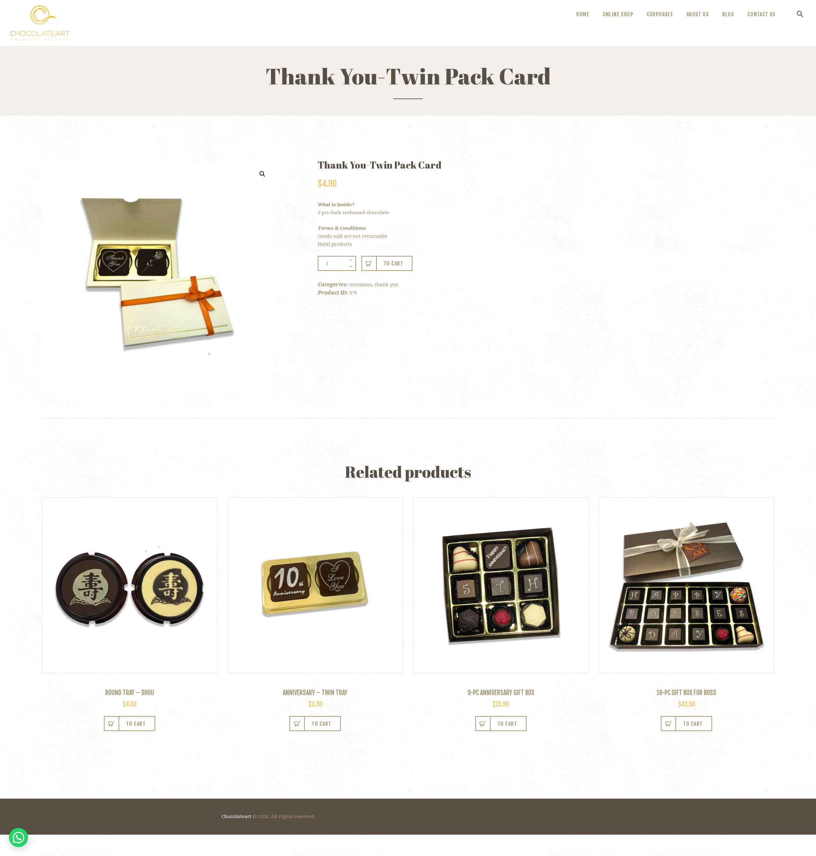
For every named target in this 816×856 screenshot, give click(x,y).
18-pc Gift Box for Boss (686, 693)
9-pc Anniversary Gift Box (501, 693)
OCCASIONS (360, 284)
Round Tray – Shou (129, 693)
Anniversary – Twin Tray (315, 693)
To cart (394, 263)
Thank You (386, 284)
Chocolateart (236, 816)
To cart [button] (322, 724)
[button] (262, 174)
